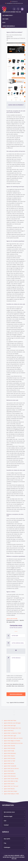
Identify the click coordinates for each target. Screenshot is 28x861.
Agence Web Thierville (9, 745)
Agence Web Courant (9, 783)
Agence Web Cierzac (9, 763)
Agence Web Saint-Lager (10, 735)
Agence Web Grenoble (9, 748)
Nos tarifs (5, 19)
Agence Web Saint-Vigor (10, 725)
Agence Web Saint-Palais (10, 720)
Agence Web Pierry (8, 730)
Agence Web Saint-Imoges (10, 791)
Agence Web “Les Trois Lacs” (11, 786)
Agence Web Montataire (10, 753)
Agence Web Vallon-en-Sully (11, 781)
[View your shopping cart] (22, 9)
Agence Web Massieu (9, 788)
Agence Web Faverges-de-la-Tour (12, 728)
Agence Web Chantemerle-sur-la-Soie (13, 743)
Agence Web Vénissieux (10, 776)
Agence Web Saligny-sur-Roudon (12, 740)
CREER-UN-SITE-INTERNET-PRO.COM (12, 12)
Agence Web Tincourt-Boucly (11, 778)
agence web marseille (12, 618)
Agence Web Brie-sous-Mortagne (12, 723)
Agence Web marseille (9, 26)
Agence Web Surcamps (9, 758)
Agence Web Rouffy (9, 771)
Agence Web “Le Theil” (9, 761)
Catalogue (7, 847)
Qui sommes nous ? (8, 15)
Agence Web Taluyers (9, 756)
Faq (5, 843)
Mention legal (8, 816)
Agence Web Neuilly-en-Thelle (11, 793)
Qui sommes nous (9, 812)
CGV (5, 820)
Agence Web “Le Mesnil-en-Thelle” (12, 733)
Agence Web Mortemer (10, 773)
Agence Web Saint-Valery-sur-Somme (13, 738)
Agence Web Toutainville (10, 766)
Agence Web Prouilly (9, 750)
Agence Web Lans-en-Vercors (11, 768)
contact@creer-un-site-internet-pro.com (15, 3)
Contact (6, 825)
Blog (4, 22)
